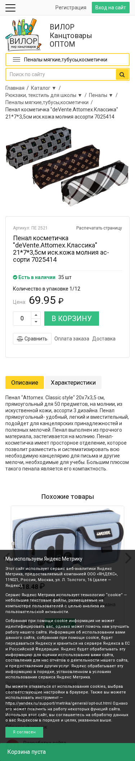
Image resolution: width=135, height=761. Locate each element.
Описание (24, 382)
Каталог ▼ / (47, 88)
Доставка (104, 339)
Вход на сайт (110, 7)
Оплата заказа (71, 339)
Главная (14, 88)
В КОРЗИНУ (71, 318)
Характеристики (73, 382)
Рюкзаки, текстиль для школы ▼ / (47, 95)
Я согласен (24, 732)
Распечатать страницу (99, 228)
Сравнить (35, 339)
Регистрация (70, 7)
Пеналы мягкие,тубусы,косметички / (50, 102)
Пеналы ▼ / (104, 95)
